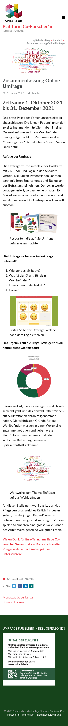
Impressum (28, 714)
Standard (28, 579)
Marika (36, 93)
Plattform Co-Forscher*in (28, 26)
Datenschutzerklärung (49, 714)
